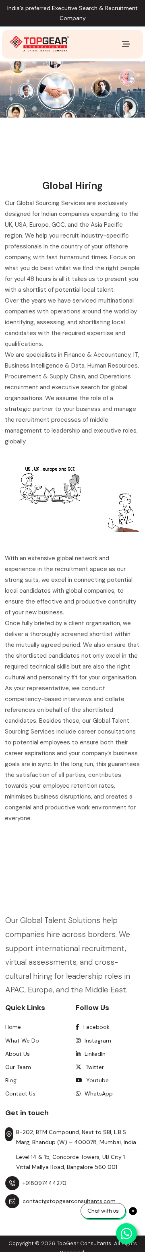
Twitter (94, 1067)
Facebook (96, 1026)
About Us (17, 1053)
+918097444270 (44, 1183)
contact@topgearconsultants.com (69, 1201)
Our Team (18, 1067)
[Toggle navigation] (126, 44)
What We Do (22, 1040)
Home (13, 1026)
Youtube (97, 1080)
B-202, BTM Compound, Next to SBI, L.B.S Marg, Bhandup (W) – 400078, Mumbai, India (76, 1137)
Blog (11, 1080)
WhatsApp (99, 1093)
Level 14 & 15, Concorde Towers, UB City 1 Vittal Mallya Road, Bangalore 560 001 (70, 1162)
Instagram (98, 1040)
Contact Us (20, 1093)
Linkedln (95, 1053)
